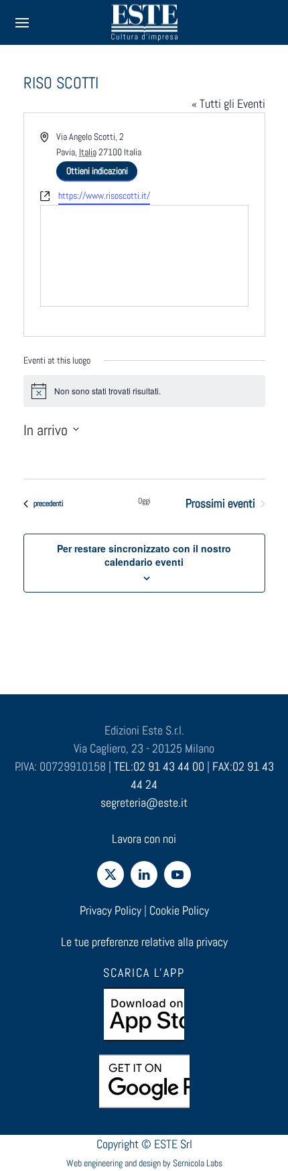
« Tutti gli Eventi (228, 103)
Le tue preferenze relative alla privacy (144, 941)
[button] (22, 22)
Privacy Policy (110, 910)
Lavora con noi (144, 838)
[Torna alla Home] (144, 22)
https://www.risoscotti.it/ (104, 195)
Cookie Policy (179, 910)
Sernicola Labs (197, 1163)
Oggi (144, 500)
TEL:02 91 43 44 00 (159, 766)
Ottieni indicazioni (97, 171)
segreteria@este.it (144, 802)
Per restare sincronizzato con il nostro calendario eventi (144, 555)
